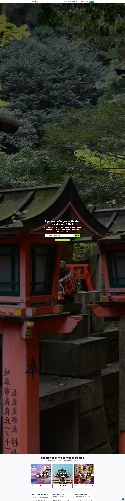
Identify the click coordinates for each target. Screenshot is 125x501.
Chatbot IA (81, 1)
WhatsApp (91, 1)
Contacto (86, 1)
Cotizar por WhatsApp (62, 239)
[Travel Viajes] (37, 1)
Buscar (73, 1)
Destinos (69, 1)
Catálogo (65, 1)
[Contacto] (123, 499)
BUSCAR (77, 235)
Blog (76, 1)
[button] (60, 489)
